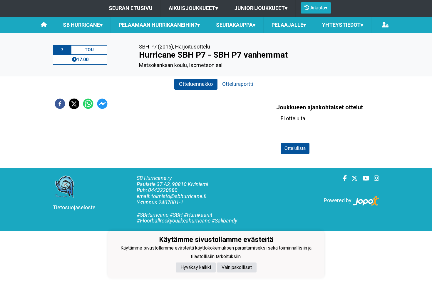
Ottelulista (295, 148)
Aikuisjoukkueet (193, 8)
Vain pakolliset (237, 267)
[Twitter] (352, 178)
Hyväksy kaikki (195, 267)
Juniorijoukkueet (260, 8)
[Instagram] (374, 178)
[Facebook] (342, 178)
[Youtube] (363, 178)
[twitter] (74, 103)
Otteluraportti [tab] (237, 84)
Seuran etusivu (131, 8)
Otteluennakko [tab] (196, 84)
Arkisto (318, 8)
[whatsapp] (88, 103)
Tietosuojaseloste (74, 207)
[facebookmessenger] (102, 103)
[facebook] (60, 103)
